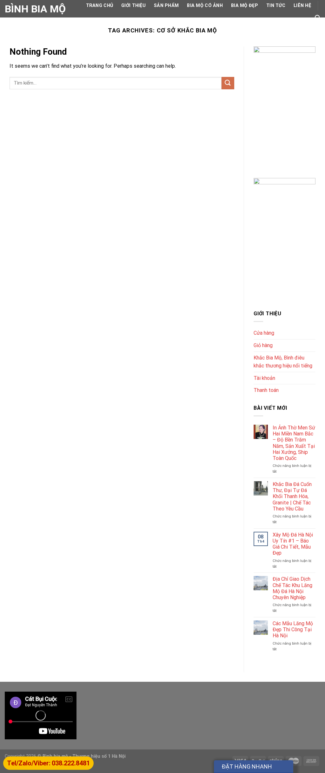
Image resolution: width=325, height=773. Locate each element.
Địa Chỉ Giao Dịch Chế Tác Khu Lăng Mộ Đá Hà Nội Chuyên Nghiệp (292, 588)
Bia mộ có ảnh (205, 5)
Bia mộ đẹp (244, 5)
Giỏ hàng (263, 345)
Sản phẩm (166, 5)
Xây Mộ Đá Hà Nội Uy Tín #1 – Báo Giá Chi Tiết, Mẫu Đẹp (293, 544)
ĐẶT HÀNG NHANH (247, 766)
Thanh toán (266, 390)
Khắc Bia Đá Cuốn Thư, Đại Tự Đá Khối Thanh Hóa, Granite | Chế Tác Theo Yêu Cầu (292, 496)
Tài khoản (264, 378)
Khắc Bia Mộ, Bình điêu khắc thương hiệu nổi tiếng (283, 362)
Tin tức (275, 5)
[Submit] (228, 83)
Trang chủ (99, 5)
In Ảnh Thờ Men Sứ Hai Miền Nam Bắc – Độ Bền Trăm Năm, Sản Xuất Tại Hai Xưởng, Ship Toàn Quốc (294, 443)
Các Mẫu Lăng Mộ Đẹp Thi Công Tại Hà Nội (293, 629)
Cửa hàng (264, 333)
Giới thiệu (133, 5)
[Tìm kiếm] (317, 17)
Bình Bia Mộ (35, 9)
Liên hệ (302, 5)
